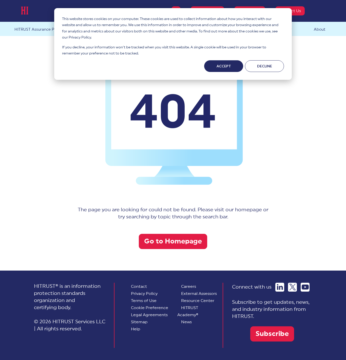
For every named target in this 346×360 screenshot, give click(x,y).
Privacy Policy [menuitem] (144, 294)
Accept (224, 66)
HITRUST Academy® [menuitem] (187, 311)
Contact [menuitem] (139, 287)
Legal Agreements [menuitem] (149, 315)
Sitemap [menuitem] (139, 322)
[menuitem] (149, 307)
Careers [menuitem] (188, 287)
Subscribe (272, 333)
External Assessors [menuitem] (199, 294)
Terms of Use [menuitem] (144, 301)
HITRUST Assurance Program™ (42, 29)
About (319, 29)
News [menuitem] (186, 322)
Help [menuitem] (135, 329)
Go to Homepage (173, 241)
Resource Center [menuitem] (197, 301)
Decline (264, 66)
